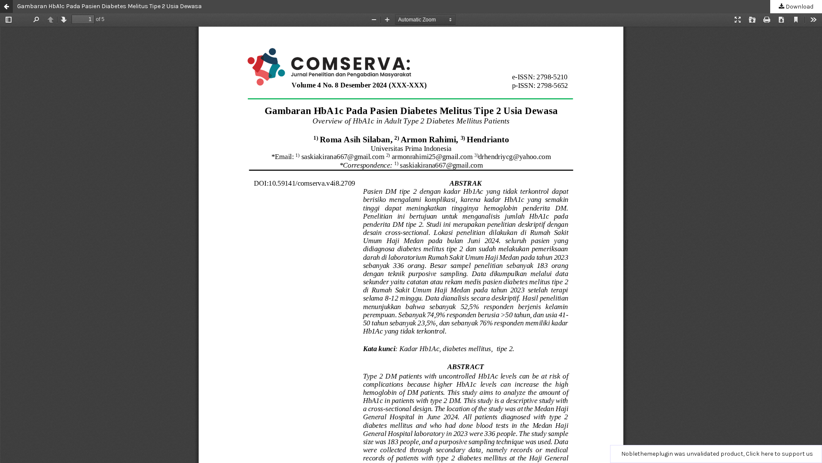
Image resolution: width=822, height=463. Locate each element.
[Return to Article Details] (6, 6)
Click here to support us (779, 453)
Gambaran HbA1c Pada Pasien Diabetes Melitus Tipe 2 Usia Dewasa (109, 6)
